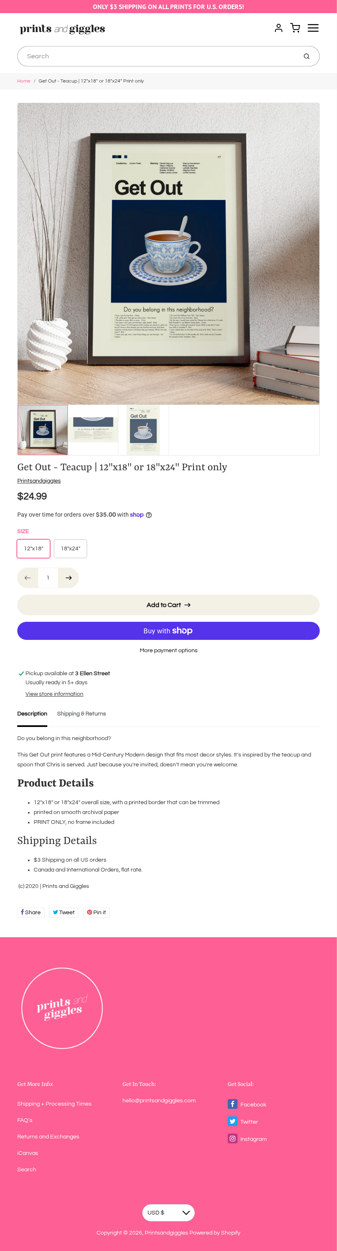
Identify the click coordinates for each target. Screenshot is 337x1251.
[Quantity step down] (27, 578)
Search (26, 1170)
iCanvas (27, 1153)
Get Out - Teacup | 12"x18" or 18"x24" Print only (91, 81)
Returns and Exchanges (48, 1137)
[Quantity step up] (68, 578)
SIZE (23, 531)
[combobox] (156, 56)
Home (23, 81)
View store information (54, 694)
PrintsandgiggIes (39, 481)
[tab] (37, 716)
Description (32, 714)
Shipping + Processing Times (54, 1104)
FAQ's (24, 1120)
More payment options (169, 650)
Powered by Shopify (214, 1233)
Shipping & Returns (81, 714)
